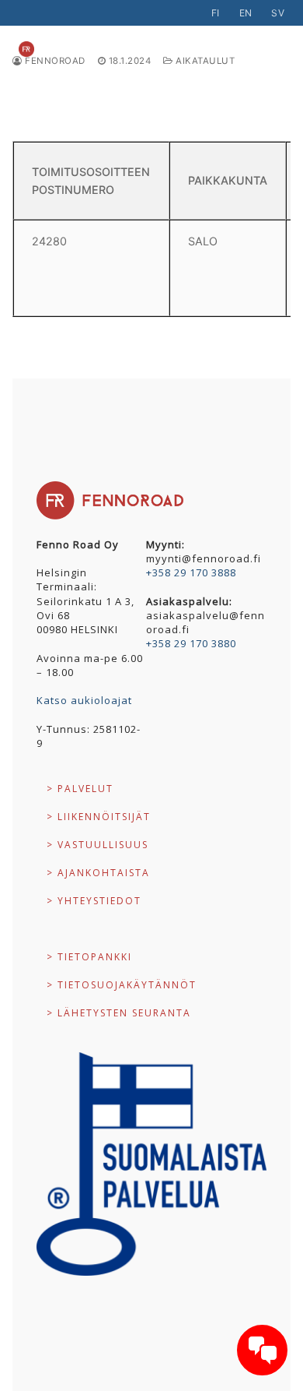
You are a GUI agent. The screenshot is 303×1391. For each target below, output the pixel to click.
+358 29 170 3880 (191, 643)
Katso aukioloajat (84, 700)
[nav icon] (259, 49)
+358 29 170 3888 (191, 572)
